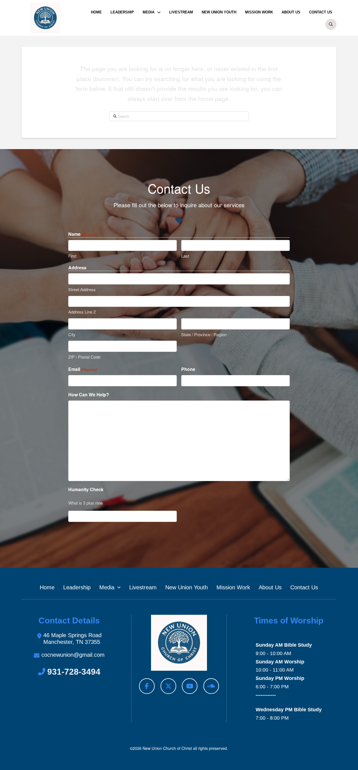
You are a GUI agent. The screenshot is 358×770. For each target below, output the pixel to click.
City (72, 334)
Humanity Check (85, 489)
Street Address (82, 289)
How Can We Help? (88, 394)
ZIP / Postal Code (84, 357)
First (72, 256)
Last (185, 256)
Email (82, 369)
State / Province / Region (204, 334)
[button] (330, 24)
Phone (188, 369)
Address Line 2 (82, 312)
